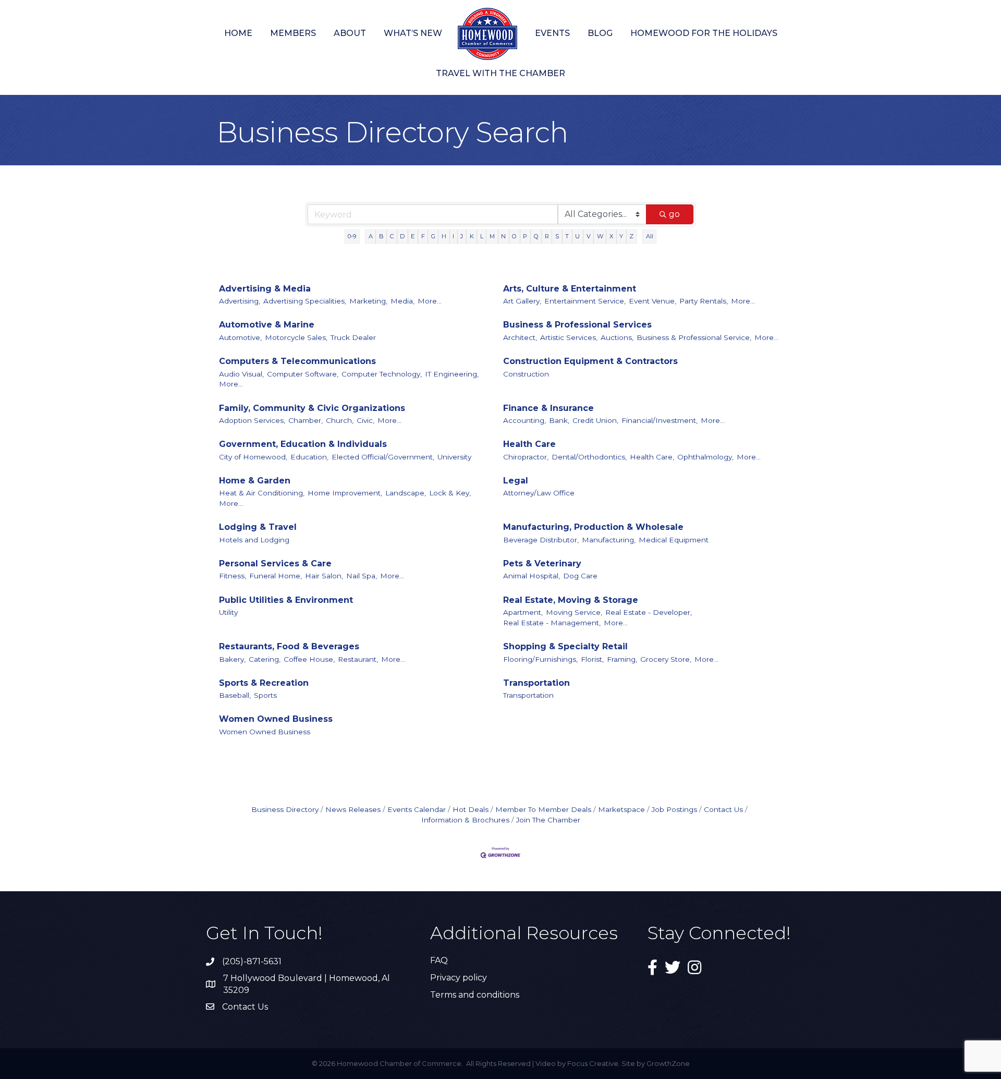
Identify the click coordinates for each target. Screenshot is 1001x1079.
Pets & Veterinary (542, 563)
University (454, 457)
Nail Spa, (361, 576)
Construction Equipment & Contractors (590, 361)
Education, (309, 457)
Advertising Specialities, (304, 301)
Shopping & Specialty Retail (565, 646)
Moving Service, (574, 612)
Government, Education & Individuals (303, 444)
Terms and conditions (474, 995)
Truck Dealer (353, 337)
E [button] (412, 236)
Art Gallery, (522, 301)
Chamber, (305, 420)
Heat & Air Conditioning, (261, 493)
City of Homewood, (253, 457)
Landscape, (405, 493)
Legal (515, 481)
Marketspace (621, 809)
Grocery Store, (665, 659)
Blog (600, 33)
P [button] (525, 236)
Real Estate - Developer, (648, 612)
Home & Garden (254, 481)
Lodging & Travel (258, 527)
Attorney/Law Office (539, 493)
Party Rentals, (703, 301)
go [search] (674, 214)
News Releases (353, 809)
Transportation (536, 683)
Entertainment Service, (585, 301)
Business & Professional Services (577, 325)
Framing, (622, 659)
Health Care (529, 444)
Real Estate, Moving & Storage (570, 600)
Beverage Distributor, (541, 540)
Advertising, (239, 301)
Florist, (592, 659)
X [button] (611, 236)
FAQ (439, 960)
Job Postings (674, 809)
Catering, (264, 659)
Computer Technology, (381, 374)
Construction (526, 374)
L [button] (481, 236)
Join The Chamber (548, 820)
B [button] (381, 236)
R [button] (547, 236)
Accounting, (524, 420)
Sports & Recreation (264, 683)
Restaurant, (358, 659)
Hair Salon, (324, 576)
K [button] (472, 236)
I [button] (453, 236)
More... (430, 301)
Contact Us (723, 809)
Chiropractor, (525, 457)
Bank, (559, 420)
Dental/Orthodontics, (589, 457)
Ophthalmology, (705, 457)
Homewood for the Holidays (703, 33)
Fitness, (232, 576)
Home (238, 33)
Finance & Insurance (548, 408)
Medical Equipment (674, 540)
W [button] (600, 236)
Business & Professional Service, (694, 337)
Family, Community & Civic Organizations (312, 408)
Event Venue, (652, 301)
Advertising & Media (265, 289)
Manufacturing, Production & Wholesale (593, 527)
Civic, (365, 420)
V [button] (589, 236)
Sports (265, 695)
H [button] (444, 236)
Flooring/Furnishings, (540, 659)
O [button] (514, 236)
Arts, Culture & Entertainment (569, 289)
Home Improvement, (345, 493)
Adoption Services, (252, 420)
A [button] (371, 236)
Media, (402, 301)
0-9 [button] (352, 236)
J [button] (461, 236)
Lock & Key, (450, 493)
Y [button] (621, 236)
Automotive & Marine (266, 325)
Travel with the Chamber (500, 73)
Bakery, (232, 659)
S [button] (557, 236)
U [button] (577, 236)
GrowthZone (668, 1063)
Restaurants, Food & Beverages (289, 646)
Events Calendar (416, 809)
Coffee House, (309, 659)
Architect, (520, 337)
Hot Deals (471, 809)
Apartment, (523, 612)
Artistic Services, (568, 337)
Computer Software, (302, 374)
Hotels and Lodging (254, 540)
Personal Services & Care (275, 563)
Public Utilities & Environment (286, 600)
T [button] (567, 236)
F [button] (423, 236)
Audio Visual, (241, 374)
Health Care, (652, 457)
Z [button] (631, 236)
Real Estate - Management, (552, 623)
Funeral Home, (275, 576)
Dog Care (580, 576)
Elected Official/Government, (383, 457)
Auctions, (617, 337)
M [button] (492, 236)
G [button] (433, 236)
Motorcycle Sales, (296, 337)
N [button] (503, 236)
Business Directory (285, 809)
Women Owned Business (276, 719)
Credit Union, (595, 420)
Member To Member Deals (543, 809)
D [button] (402, 236)
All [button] (649, 236)
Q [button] (536, 236)
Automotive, (240, 337)
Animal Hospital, (531, 576)
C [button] (392, 236)
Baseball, (235, 695)
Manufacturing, (609, 540)
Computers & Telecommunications (297, 361)
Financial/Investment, (659, 420)
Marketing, (368, 301)
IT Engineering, (452, 374)
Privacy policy (458, 978)
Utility (228, 612)
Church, (339, 420)
